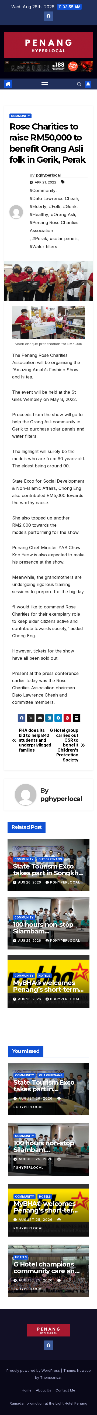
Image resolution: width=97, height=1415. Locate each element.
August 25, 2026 (36, 1159)
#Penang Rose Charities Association (54, 226)
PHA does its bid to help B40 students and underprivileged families (33, 740)
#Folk (54, 206)
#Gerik (70, 206)
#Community (43, 190)
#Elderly (38, 206)
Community (20, 116)
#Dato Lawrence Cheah (54, 198)
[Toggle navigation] (45, 84)
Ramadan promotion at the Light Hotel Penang (48, 1403)
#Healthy (39, 214)
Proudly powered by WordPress (33, 1370)
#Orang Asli (63, 214)
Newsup (84, 1370)
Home (27, 1390)
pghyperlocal (48, 175)
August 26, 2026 (36, 1098)
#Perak (39, 238)
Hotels (44, 975)
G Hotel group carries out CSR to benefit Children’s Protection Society (64, 745)
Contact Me (65, 1390)
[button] (79, 84)
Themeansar (50, 1377)
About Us (43, 1390)
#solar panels (64, 238)
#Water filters (43, 246)
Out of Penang (50, 859)
